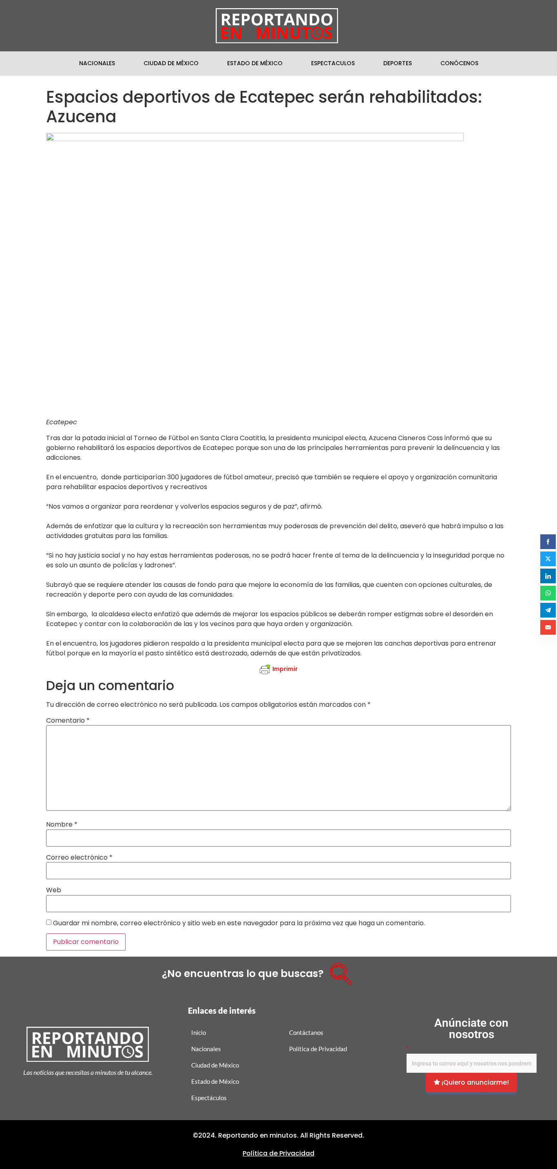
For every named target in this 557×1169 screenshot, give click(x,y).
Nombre (61, 824)
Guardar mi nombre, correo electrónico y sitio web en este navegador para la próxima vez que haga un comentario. (239, 923)
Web (53, 890)
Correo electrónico (79, 857)
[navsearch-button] (338, 971)
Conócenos (459, 63)
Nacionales (97, 63)
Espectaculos (333, 63)
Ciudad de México (171, 63)
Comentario (68, 720)
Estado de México (255, 63)
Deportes (397, 63)
